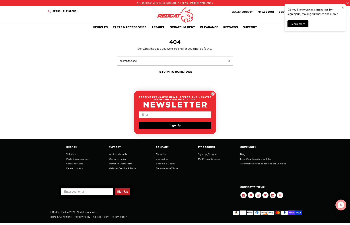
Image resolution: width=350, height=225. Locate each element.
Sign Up (175, 125)
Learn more (298, 24)
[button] (340, 205)
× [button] (343, 7)
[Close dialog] (213, 94)
